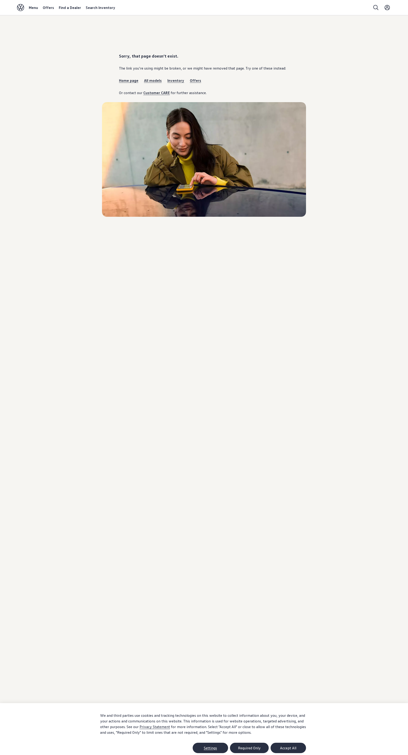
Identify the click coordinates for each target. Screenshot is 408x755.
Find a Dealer (70, 7)
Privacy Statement (155, 726)
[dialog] (204, 729)
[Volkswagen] (20, 7)
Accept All (288, 748)
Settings (210, 748)
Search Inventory (100, 7)
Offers (48, 7)
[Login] (387, 7)
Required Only (249, 748)
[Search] (376, 7)
